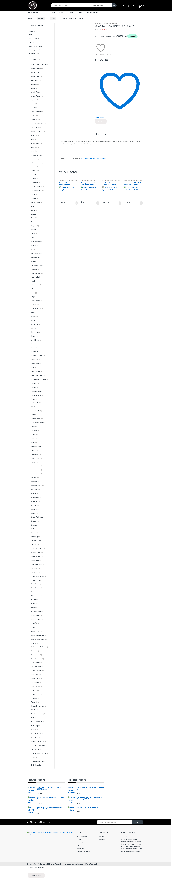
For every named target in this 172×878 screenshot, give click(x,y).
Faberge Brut (36, 289)
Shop (53, 12)
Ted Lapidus (36, 682)
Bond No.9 (35, 151)
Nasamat (35, 521)
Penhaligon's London (39, 576)
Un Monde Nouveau (38, 706)
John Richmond (37, 395)
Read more (97, 203)
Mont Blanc (35, 501)
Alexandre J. (36, 72)
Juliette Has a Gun (38, 375)
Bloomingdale (36, 143)
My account (80, 848)
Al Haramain (36, 80)
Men (71, 12)
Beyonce (126, 180)
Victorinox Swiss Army (39, 745)
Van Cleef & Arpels (38, 714)
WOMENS (114, 23)
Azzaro (34, 115)
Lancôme (35, 430)
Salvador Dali (36, 631)
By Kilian (35, 175)
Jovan (34, 399)
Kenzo (34, 415)
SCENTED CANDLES (37, 46)
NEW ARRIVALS (35, 38)
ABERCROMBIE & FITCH (39, 64)
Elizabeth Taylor (37, 277)
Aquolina (35, 100)
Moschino (35, 505)
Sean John (35, 643)
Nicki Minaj (35, 537)
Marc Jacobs (36, 466)
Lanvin (34, 438)
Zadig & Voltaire (37, 765)
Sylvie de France (37, 678)
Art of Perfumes (37, 112)
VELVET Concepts (38, 722)
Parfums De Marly (37, 564)
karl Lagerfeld (36, 403)
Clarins (34, 234)
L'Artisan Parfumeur (38, 422)
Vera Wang (36, 726)
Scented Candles (92, 12)
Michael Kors (36, 489)
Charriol (34, 218)
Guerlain (34, 316)
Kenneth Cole (36, 411)
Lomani (34, 450)
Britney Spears (90, 180)
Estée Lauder (36, 285)
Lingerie (34, 442)
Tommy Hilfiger (37, 694)
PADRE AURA (36, 560)
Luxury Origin (36, 458)
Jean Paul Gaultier (38, 356)
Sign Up (137, 822)
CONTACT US (81, 843)
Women (61, 12)
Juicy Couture (36, 371)
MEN (32, 35)
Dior (33, 249)
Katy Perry (35, 407)
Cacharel (67, 180)
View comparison (36, 875)
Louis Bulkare (36, 454)
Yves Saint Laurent (38, 761)
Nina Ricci (35, 533)
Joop (33, 367)
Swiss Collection (37, 674)
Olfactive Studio (37, 541)
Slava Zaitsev (36, 655)
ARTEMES (35, 108)
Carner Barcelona (37, 186)
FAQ (78, 845)
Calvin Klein (36, 182)
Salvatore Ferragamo (39, 635)
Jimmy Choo (36, 363)
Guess (34, 320)
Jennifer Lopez (37, 387)
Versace (35, 729)
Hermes (34, 328)
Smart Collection (37, 659)
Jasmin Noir (36, 348)
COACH (34, 230)
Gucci (53, 18)
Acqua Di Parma (37, 68)
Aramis (34, 104)
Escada (34, 281)
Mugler (34, 513)
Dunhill (34, 261)
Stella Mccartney (37, 666)
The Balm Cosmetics (38, 123)
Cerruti (34, 210)
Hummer (34, 336)
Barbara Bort (36, 127)
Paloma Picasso (37, 556)
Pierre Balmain (36, 584)
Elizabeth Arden (37, 273)
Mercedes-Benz (37, 485)
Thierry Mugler (37, 686)
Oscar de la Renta (38, 548)
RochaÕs (35, 623)
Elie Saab (35, 269)
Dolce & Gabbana (37, 253)
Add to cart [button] (76, 203)
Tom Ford (35, 690)
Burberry (35, 167)
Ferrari (34, 293)
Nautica (34, 529)
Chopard (35, 226)
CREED (34, 237)
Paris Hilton (36, 568)
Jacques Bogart (37, 344)
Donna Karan (36, 257)
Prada (34, 592)
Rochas (34, 627)
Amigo (34, 88)
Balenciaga (35, 119)
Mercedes (35, 481)
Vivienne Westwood (38, 741)
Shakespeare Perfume (39, 647)
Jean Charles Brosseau (39, 379)
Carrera (34, 198)
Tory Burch (35, 698)
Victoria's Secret (37, 733)
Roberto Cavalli (37, 611)
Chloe (34, 222)
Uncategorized (35, 50)
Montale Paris (36, 497)
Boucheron (35, 159)
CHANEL (34, 214)
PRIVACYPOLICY (82, 837)
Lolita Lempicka (37, 446)
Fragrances (103, 23)
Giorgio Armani (36, 300)
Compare (111, 54)
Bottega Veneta (37, 155)
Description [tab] (101, 134)
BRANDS (40, 18)
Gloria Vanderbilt (37, 308)
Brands (80, 12)
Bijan (33, 139)
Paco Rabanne (37, 552)
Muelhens (35, 509)
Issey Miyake (36, 340)
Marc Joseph (36, 470)
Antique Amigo (37, 96)
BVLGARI (35, 171)
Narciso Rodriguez (38, 517)
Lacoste (34, 426)
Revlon (34, 603)
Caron (34, 194)
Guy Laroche (36, 324)
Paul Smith (35, 572)
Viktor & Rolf (36, 749)
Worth (34, 757)
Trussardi (35, 702)
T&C (78, 854)
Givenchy (35, 304)
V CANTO (35, 718)
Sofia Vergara (36, 662)
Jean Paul (35, 383)
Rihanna (34, 607)
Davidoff (34, 245)
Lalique (34, 434)
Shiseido (35, 651)
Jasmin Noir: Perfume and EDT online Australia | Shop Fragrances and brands (56, 864)
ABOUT (79, 840)
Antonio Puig (36, 92)
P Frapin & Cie (36, 580)
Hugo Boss (35, 332)
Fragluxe (34, 297)
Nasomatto (35, 525)
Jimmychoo (36, 360)
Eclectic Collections (38, 265)
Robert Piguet (36, 615)
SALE (32, 42)
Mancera (35, 462)
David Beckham (37, 241)
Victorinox (35, 737)
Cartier (34, 206)
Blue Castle (35, 147)
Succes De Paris (37, 670)
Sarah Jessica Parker (39, 639)
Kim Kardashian (37, 419)
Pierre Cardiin (36, 588)
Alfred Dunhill (36, 76)
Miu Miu (34, 493)
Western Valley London (39, 753)
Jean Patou (36, 352)
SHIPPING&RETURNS (83, 851)
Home (30, 18)
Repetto (34, 600)
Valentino (35, 710)
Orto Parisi (35, 545)
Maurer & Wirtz (36, 474)
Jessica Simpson (37, 391)
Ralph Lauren (36, 596)
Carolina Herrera (37, 190)
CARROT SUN (36, 202)
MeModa (35, 478)
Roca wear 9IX (37, 619)
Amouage (35, 84)
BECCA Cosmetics (38, 131)
